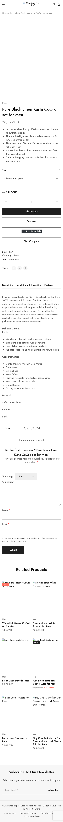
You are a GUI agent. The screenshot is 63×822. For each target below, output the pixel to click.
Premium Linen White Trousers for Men (44, 624)
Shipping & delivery (31, 816)
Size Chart (11, 191)
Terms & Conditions (28, 813)
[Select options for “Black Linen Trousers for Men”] (25, 699)
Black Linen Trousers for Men (15, 739)
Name (6, 510)
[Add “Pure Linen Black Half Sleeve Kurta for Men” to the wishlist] (55, 653)
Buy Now (31, 221)
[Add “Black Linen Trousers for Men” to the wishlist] (25, 710)
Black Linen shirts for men (15, 680)
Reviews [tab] (48, 285)
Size (4, 170)
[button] (31, 241)
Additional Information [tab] (29, 285)
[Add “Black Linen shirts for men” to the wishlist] (25, 653)
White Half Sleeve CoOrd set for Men (16, 624)
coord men (14, 259)
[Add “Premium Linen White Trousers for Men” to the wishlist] (55, 595)
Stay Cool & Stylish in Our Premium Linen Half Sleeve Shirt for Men (47, 741)
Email (5, 524)
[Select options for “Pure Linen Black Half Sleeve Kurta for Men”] (55, 642)
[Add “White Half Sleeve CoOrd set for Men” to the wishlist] (25, 595)
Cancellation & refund (50, 813)
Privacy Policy (10, 813)
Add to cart (31, 211)
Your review (9, 482)
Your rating (8, 476)
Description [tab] (8, 285)
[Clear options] (59, 170)
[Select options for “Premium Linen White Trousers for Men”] (55, 584)
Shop (12, 13)
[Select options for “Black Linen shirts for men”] (25, 642)
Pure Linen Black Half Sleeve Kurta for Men (44, 682)
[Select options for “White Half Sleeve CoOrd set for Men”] (25, 584)
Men (4, 103)
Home (4, 13)
